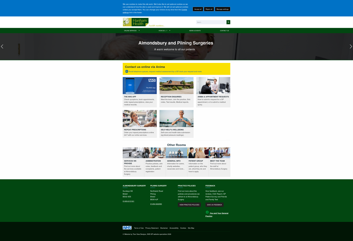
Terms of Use (139, 228)
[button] (351, 46)
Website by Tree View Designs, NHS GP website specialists (145, 234)
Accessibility (174, 228)
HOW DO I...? (163, 31)
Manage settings (223, 9)
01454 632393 (156, 204)
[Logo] (144, 22)
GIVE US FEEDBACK (214, 205)
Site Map (191, 228)
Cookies (183, 228)
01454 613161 (128, 201)
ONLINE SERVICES (130, 31)
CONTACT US (224, 31)
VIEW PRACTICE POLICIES (189, 205)
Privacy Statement (152, 228)
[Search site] (228, 22)
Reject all (209, 9)
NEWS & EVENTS (195, 31)
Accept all (198, 9)
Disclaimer (164, 228)
